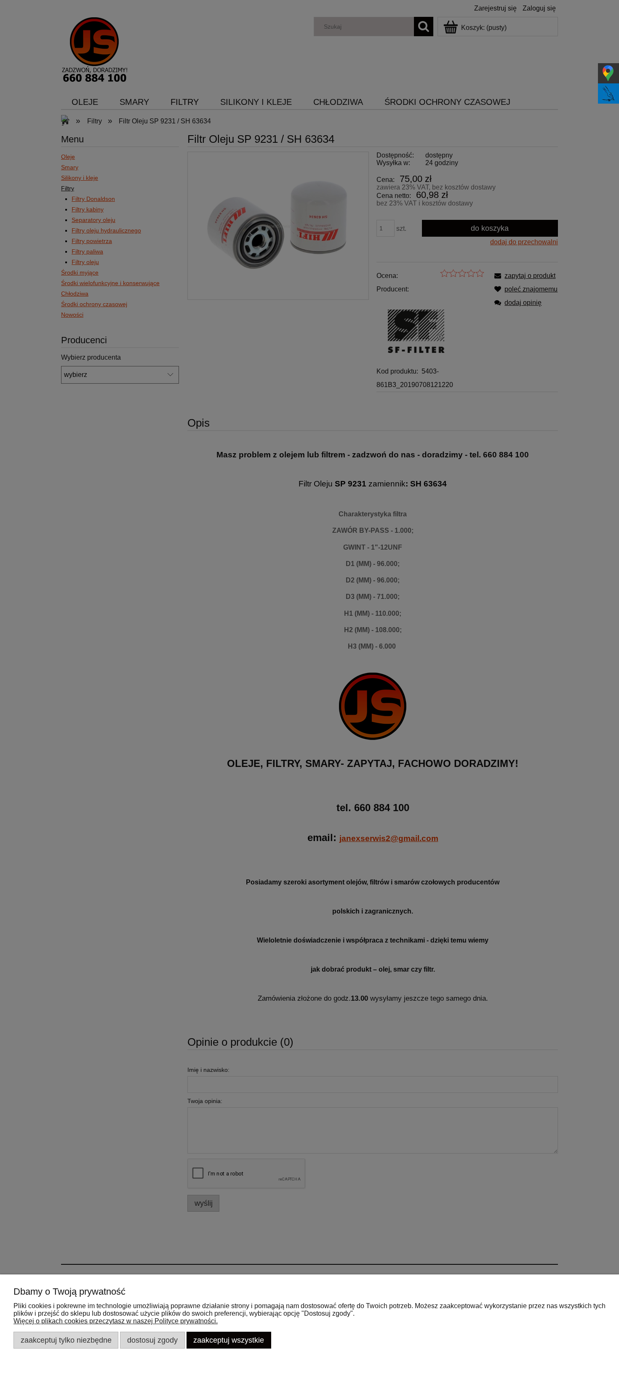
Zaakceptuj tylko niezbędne (66, 1340)
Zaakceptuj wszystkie (228, 1340)
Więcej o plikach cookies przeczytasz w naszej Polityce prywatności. (115, 1321)
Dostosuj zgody (152, 1340)
